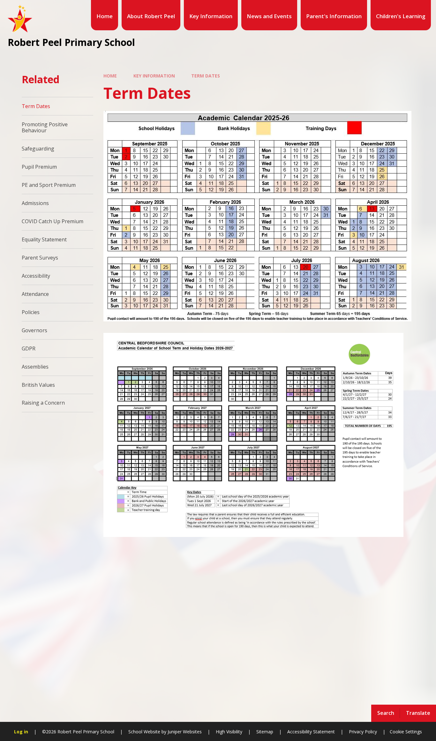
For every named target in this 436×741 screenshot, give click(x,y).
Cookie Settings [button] (406, 732)
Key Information (154, 76)
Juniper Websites (184, 732)
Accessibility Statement (311, 732)
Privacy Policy (363, 732)
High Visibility (229, 732)
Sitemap (264, 732)
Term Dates (205, 76)
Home (110, 76)
